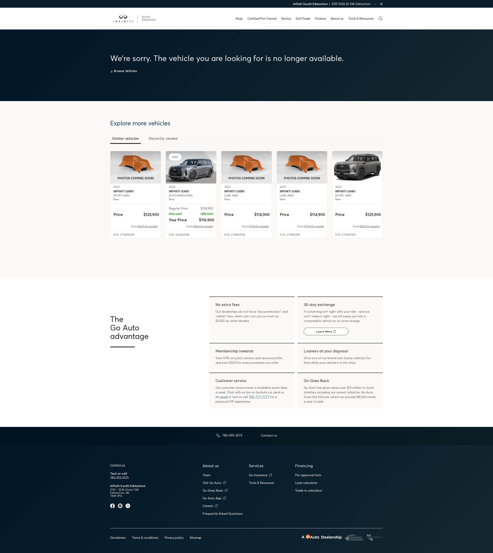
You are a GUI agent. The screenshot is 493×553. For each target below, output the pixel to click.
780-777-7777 (259, 397)
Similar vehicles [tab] (125, 138)
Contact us (117, 465)
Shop (239, 18)
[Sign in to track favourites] (155, 155)
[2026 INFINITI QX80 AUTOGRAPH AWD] (191, 167)
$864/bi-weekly (203, 226)
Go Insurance (258, 475)
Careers (208, 506)
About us (337, 18)
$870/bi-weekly (148, 226)
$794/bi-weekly (259, 226)
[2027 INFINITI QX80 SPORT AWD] (135, 167)
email (224, 397)
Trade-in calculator (308, 490)
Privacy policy (174, 538)
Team (206, 475)
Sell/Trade (303, 18)
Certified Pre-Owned (262, 18)
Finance (320, 18)
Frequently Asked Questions (222, 513)
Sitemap (195, 538)
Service (286, 18)
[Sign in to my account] (381, 3)
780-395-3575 (119, 477)
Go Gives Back (213, 490)
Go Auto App (212, 498)
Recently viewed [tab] (163, 138)
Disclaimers (118, 538)
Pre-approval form (308, 475)
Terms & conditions (145, 538)
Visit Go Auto (212, 483)
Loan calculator (306, 483)
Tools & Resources (361, 18)
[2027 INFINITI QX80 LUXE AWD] (246, 167)
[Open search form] (380, 18)
